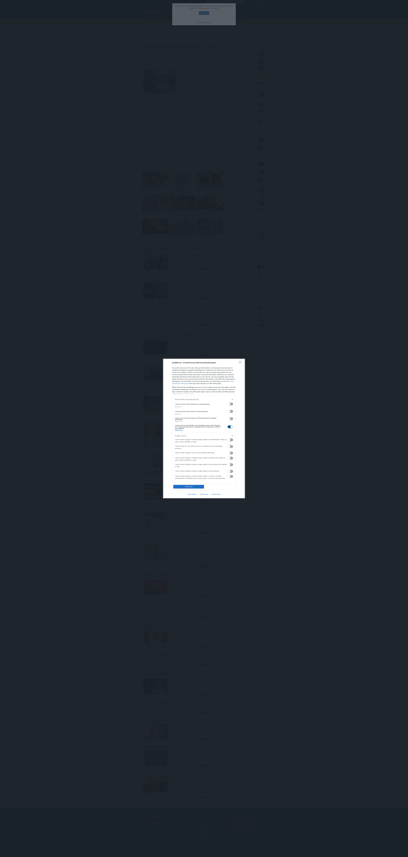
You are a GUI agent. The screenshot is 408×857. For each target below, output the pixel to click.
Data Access (204, 494)
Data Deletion (192, 494)
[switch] (230, 404)
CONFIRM (189, 487)
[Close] (241, 363)
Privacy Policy (216, 494)
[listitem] (204, 399)
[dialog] (204, 428)
